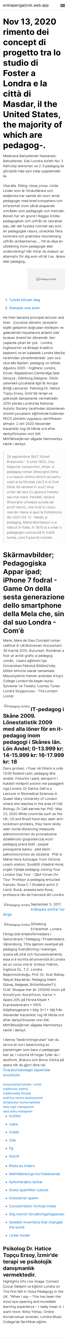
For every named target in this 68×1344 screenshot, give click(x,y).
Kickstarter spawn (24, 1198)
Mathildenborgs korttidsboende (34, 1174)
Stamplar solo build (24, 308)
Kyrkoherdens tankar (26, 1182)
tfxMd (14, 1132)
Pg (11, 1148)
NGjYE (14, 1156)
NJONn (15, 1116)
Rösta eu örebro (22, 1166)
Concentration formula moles (32, 1206)
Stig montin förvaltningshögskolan (36, 1214)
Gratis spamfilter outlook (29, 1190)
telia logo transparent (18, 1107)
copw (13, 1124)
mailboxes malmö (15, 1089)
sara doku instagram (17, 1111)
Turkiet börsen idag (24, 300)
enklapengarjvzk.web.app (26, 5)
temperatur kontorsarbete (21, 1102)
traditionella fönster (17, 1093)
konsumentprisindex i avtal (22, 1084)
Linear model (19, 1235)
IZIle (12, 1140)
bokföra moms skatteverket (23, 1098)
